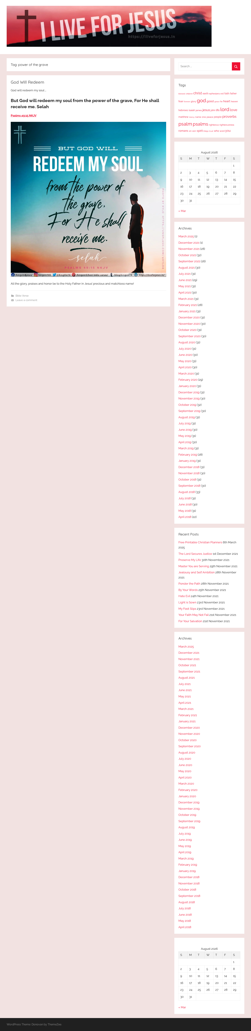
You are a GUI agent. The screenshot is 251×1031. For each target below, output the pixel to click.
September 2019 (189, 411)
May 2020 (184, 361)
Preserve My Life (189, 560)
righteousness (226, 125)
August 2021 (186, 267)
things (205, 131)
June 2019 (185, 429)
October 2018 (187, 479)
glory (193, 101)
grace (216, 102)
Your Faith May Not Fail (193, 615)
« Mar (182, 211)
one (204, 117)
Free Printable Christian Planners (200, 542)
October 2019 (187, 404)
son (194, 131)
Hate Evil (184, 596)
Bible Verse (22, 295)
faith (226, 93)
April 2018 (184, 517)
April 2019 (184, 442)
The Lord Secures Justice (195, 553)
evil (222, 93)
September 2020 (189, 336)
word (222, 131)
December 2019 (188, 392)
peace (210, 117)
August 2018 (186, 492)
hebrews (183, 110)
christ (197, 93)
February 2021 (187, 305)
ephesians (214, 93)
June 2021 (185, 280)
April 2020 (185, 367)
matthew (183, 117)
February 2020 (187, 379)
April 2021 (184, 292)
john (213, 110)
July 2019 (184, 423)
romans (183, 130)
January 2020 (187, 386)
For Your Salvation (190, 621)
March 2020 (186, 373)
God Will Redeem (27, 82)
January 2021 (187, 311)
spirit (200, 130)
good (210, 101)
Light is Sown (187, 602)
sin (190, 131)
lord (224, 109)
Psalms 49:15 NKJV (23, 115)
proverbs (229, 116)
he (221, 101)
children (189, 94)
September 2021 (189, 261)
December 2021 (188, 242)
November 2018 (189, 473)
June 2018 (185, 504)
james (199, 110)
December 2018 (188, 467)
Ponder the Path (189, 583)
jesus (206, 110)
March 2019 (186, 448)
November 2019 (189, 398)
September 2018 (189, 485)
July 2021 (184, 273)
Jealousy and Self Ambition (196, 572)
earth (205, 93)
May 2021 (184, 286)
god (201, 100)
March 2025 (186, 236)
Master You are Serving (193, 566)
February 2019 (187, 454)
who (216, 130)
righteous (214, 125)
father (233, 93)
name (198, 117)
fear (180, 101)
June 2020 (185, 354)
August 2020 (186, 342)
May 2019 (184, 436)
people (218, 116)
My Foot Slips (187, 608)
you (228, 130)
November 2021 (188, 248)
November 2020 (189, 323)
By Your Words (188, 590)
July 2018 (184, 498)
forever (187, 101)
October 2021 (187, 255)
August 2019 (186, 417)
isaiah (192, 110)
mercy (191, 117)
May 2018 (184, 510)
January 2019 (187, 460)
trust (211, 131)
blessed (181, 93)
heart (226, 101)
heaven (234, 101)
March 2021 (185, 298)
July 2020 (184, 348)
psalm (185, 124)
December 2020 (189, 317)
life (218, 110)
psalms (200, 124)
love (233, 110)
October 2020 (187, 330)
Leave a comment (26, 300)
